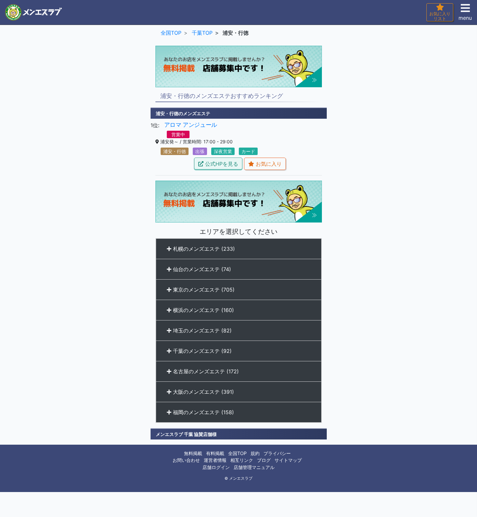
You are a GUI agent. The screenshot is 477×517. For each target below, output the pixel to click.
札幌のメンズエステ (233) (203, 249)
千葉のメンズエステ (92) (201, 351)
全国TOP (237, 453)
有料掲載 (215, 453)
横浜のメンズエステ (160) (202, 310)
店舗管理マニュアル (254, 467)
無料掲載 (193, 453)
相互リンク (241, 460)
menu (465, 18)
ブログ (264, 460)
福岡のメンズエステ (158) (202, 412)
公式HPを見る (220, 164)
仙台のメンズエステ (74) (201, 269)
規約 (255, 453)
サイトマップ (288, 460)
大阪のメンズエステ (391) (202, 392)
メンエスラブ (240, 478)
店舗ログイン (216, 467)
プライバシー (277, 453)
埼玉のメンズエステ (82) (201, 330)
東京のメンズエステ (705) (203, 289)
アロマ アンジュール (190, 124)
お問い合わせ (186, 460)
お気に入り (268, 164)
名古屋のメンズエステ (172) (205, 371)
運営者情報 (215, 460)
